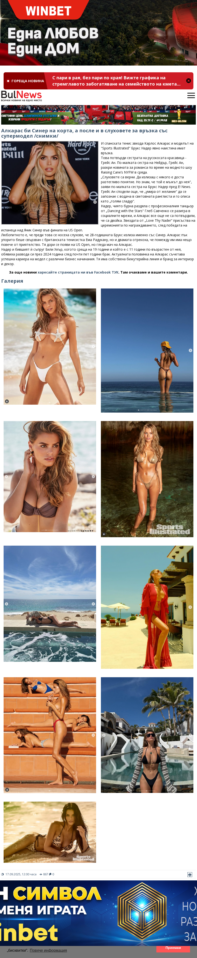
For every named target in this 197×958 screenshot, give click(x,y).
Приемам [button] (173, 948)
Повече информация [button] (48, 950)
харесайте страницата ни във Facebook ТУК (78, 272)
